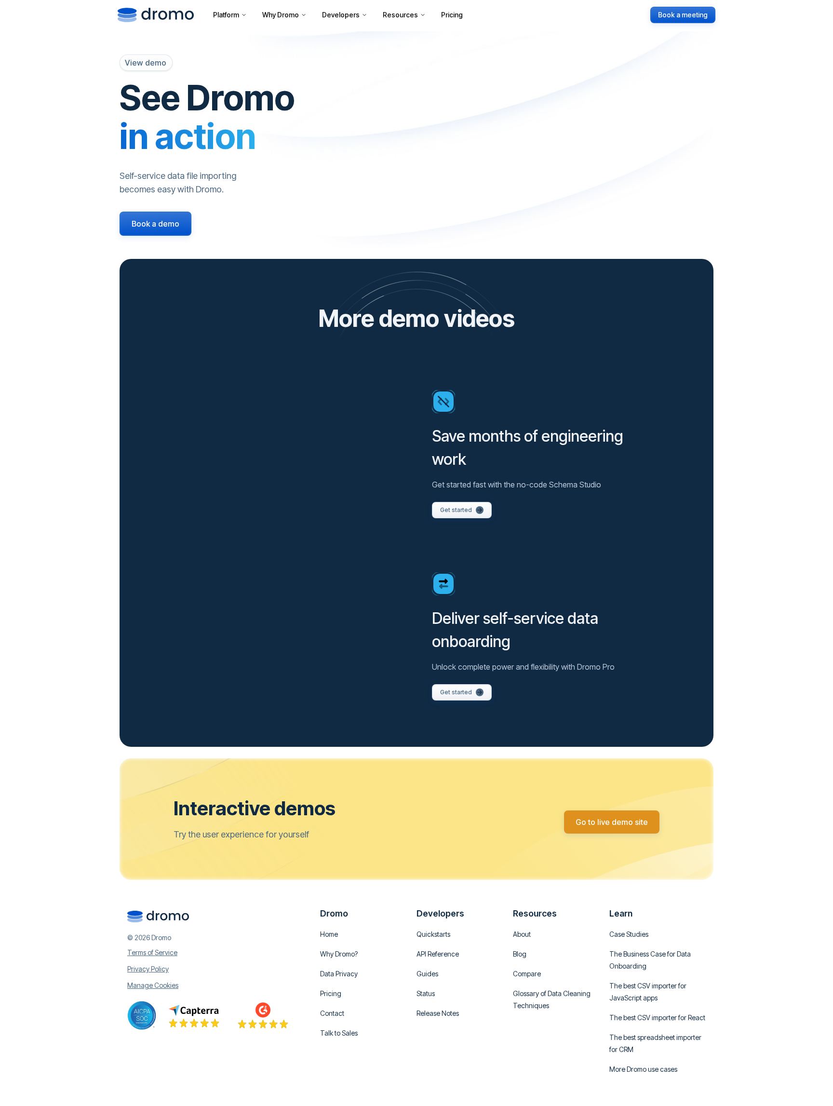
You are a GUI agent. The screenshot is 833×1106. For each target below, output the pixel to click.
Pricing (452, 15)
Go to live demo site (612, 822)
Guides (427, 974)
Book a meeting (683, 15)
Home (329, 934)
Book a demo (155, 224)
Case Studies (628, 934)
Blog (519, 954)
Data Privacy (339, 974)
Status (425, 993)
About (522, 934)
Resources (400, 15)
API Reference (437, 954)
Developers (341, 15)
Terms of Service (152, 952)
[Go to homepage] (156, 15)
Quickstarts (433, 934)
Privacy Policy (148, 969)
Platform (226, 15)
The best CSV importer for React (657, 1017)
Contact (332, 1013)
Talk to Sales (339, 1033)
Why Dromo (280, 15)
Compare (527, 974)
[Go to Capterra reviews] (194, 1015)
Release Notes (437, 1013)
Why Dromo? (339, 954)
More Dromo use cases (643, 1069)
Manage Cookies (152, 985)
